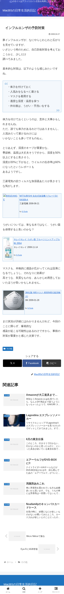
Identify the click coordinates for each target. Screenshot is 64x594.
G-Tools (25, 211)
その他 (9, 349)
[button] (51, 363)
